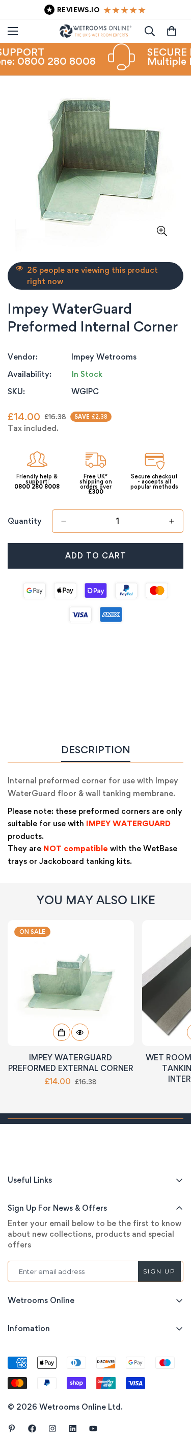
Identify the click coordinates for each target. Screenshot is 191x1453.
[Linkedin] (73, 1428)
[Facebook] (32, 1428)
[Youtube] (93, 1428)
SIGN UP (159, 1271)
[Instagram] (52, 1428)
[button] (171, 31)
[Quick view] (80, 1032)
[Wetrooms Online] (95, 30)
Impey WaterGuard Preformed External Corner (70, 1063)
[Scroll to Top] (172, 1399)
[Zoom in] (161, 230)
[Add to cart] (61, 1032)
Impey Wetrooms (104, 357)
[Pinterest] (12, 1428)
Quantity (25, 521)
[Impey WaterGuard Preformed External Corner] (71, 983)
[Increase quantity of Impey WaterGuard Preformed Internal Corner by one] (171, 521)
